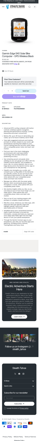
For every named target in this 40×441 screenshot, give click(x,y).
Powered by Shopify (23, 419)
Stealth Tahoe (11, 419)
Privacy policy (24, 408)
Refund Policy (18, 437)
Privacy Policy (7, 437)
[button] (3, 6)
